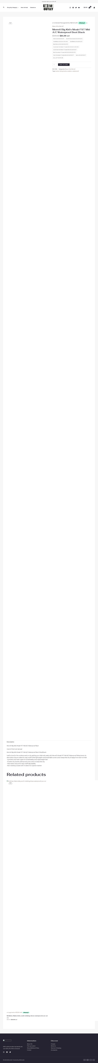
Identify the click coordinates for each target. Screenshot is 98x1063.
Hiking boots (63, 71)
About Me (29, 1044)
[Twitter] (76, 7)
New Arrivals (24, 7)
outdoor (69, 71)
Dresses (53, 1044)
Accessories (54, 1050)
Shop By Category (12, 7)
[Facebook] (73, 7)
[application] (18, 8)
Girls (57, 26)
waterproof (75, 71)
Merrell (61, 26)
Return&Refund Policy (33, 1048)
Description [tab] (10, 742)
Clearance (33, 7)
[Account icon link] (94, 7)
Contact (29, 1050)
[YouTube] (79, 7)
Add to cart (64, 64)
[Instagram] (70, 7)
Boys (53, 26)
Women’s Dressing (56, 1048)
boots (57, 71)
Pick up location (31, 1046)
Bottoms (53, 1046)
